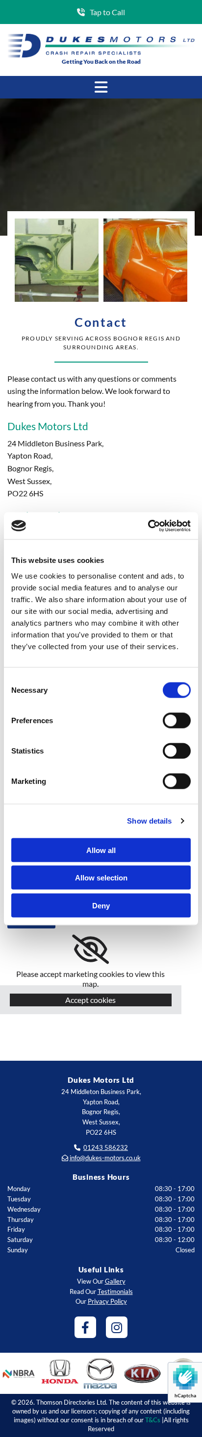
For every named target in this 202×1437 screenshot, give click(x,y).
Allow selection (101, 878)
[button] (101, 12)
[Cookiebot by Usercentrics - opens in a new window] (148, 525)
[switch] (177, 720)
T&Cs (152, 1420)
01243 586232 (105, 1147)
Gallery (115, 1281)
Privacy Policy (107, 1301)
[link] (90, 949)
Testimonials (115, 1291)
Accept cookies (90, 999)
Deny (101, 905)
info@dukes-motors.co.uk (105, 1158)
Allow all (101, 850)
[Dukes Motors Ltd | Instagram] (116, 1327)
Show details (149, 821)
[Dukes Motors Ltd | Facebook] (85, 1327)
